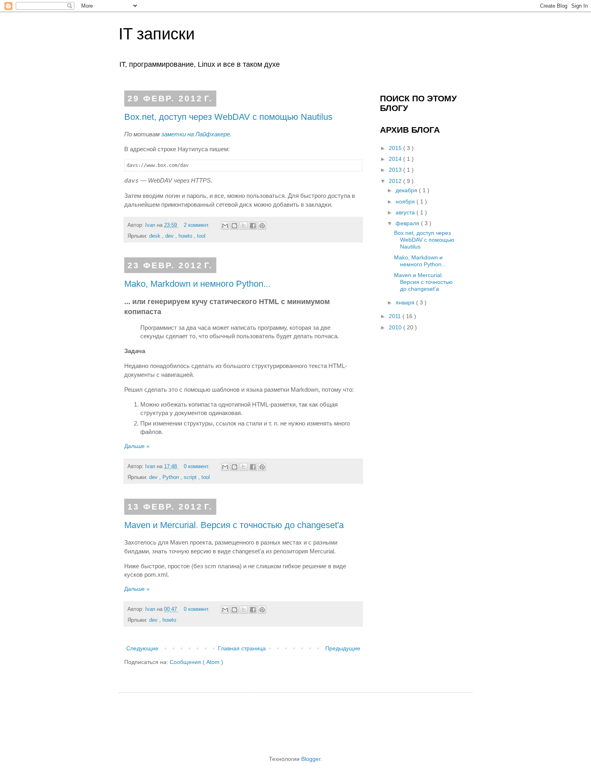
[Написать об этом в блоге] (234, 226)
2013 (396, 169)
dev (170, 236)
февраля (408, 223)
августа (406, 212)
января (406, 302)
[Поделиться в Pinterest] (262, 226)
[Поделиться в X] (244, 226)
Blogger (310, 759)
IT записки (157, 34)
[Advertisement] (277, 723)
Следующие (142, 648)
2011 (395, 316)
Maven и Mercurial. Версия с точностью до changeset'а (234, 525)
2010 (396, 327)
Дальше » (137, 446)
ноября (406, 201)
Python (171, 477)
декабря (407, 190)
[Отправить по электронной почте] (225, 226)
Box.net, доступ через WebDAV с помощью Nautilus (228, 117)
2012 (396, 181)
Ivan (151, 225)
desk (155, 236)
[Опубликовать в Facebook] (253, 226)
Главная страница (242, 648)
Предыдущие (342, 648)
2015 (396, 148)
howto (186, 236)
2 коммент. (197, 225)
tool (201, 236)
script (191, 477)
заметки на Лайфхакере (195, 134)
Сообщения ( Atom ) (196, 662)
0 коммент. (197, 466)
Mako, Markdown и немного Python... (197, 284)
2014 (396, 159)
